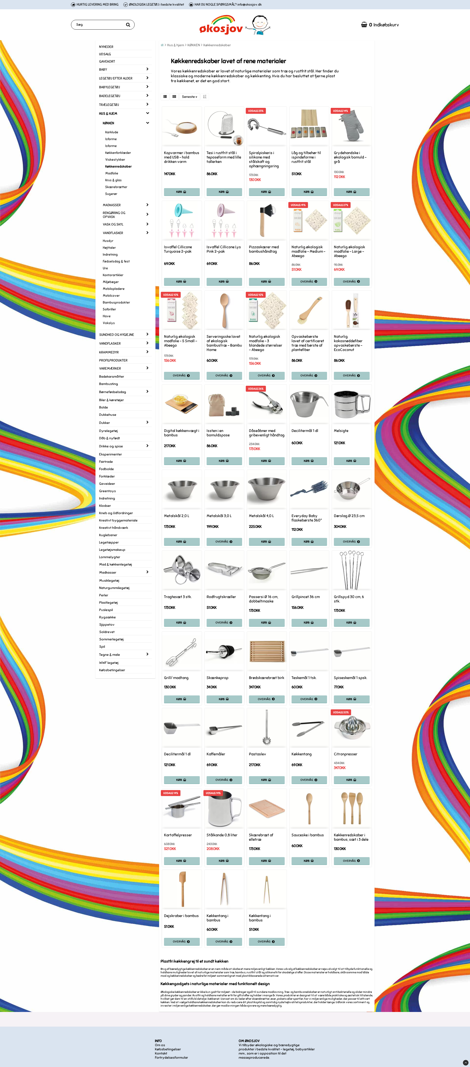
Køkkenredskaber (118, 167)
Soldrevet (107, 632)
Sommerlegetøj (111, 639)
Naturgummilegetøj (114, 588)
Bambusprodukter (116, 303)
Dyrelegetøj (108, 431)
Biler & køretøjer (111, 400)
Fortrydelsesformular (171, 1058)
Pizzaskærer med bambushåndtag (264, 249)
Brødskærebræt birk (266, 678)
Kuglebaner (108, 535)
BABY (103, 70)
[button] (380, 24)
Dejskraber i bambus (181, 916)
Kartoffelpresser (178, 835)
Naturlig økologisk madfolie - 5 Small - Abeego (180, 341)
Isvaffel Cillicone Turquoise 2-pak (178, 249)
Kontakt (161, 1053)
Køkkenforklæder (118, 153)
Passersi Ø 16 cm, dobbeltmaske (263, 599)
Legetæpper (109, 542)
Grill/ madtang (176, 678)
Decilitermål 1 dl (305, 431)
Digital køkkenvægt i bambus (181, 433)
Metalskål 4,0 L (261, 516)
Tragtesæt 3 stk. (178, 597)
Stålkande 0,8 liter (222, 835)
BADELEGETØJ (109, 96)
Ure (105, 268)
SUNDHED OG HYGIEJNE (116, 335)
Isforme (111, 139)
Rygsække (107, 617)
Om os (160, 1045)
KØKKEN (108, 123)
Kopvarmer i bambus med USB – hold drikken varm (181, 157)
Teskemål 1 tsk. (304, 678)
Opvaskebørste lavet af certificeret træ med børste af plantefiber (308, 343)
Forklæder (107, 476)
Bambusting (108, 384)
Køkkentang (302, 754)
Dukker (104, 423)
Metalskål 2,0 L (176, 516)
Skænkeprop (217, 678)
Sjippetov (107, 625)
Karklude (111, 132)
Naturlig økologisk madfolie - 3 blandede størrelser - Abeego (265, 343)
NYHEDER (106, 47)
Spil (102, 647)
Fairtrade (106, 462)
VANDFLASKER (113, 233)
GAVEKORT (107, 61)
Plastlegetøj (108, 603)
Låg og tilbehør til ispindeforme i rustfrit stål (306, 157)
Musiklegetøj (109, 581)
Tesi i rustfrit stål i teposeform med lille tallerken (224, 157)
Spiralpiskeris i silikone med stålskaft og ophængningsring (264, 159)
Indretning (110, 255)
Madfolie (111, 173)
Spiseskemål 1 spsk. (350, 678)
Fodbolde (106, 469)
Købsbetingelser (112, 670)
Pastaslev (257, 754)
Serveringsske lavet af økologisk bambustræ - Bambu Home (224, 343)
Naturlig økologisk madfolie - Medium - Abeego (308, 251)
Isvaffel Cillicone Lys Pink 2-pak (224, 249)
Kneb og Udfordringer (116, 513)
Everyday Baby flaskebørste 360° (307, 518)
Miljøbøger (111, 282)
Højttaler (109, 248)
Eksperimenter (110, 454)
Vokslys (109, 323)
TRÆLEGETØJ (109, 105)
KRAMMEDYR (109, 352)
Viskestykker (115, 160)
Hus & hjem (175, 45)
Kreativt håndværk (113, 528)
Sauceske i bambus (308, 835)
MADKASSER (112, 205)
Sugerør (111, 194)
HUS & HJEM (108, 114)
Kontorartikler (113, 275)
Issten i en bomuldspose (218, 433)
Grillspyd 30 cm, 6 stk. (349, 599)
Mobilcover (111, 296)
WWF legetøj (108, 663)
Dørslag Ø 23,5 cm (349, 516)
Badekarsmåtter (111, 377)
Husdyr (108, 241)
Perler (103, 595)
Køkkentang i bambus (217, 918)
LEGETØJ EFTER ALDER (115, 78)
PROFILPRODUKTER (113, 360)
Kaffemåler (216, 754)
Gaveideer (107, 484)
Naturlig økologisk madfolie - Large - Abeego (349, 251)
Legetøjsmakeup (112, 550)
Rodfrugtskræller (221, 597)
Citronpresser (345, 754)
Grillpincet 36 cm (306, 597)
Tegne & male (109, 655)
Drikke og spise (111, 446)
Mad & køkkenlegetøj (115, 564)
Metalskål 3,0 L (219, 516)
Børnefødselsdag (112, 392)
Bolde (103, 407)
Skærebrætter (116, 187)
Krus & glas (113, 180)
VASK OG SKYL (113, 225)
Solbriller (109, 309)
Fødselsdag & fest (116, 261)
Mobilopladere (114, 289)
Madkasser (107, 572)
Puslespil (106, 610)
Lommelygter (109, 557)
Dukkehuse (107, 415)
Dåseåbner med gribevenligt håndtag (266, 433)
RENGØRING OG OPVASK (114, 215)
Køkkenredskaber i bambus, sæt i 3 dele (351, 837)
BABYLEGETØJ (109, 87)
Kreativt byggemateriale (118, 520)
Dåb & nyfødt (109, 438)
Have (107, 316)
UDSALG (105, 54)
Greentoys (107, 491)
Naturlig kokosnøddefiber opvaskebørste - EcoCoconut (348, 343)
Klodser (105, 506)
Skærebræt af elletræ (261, 837)
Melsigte (341, 431)
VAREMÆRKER (110, 368)
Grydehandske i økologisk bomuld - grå (350, 157)
